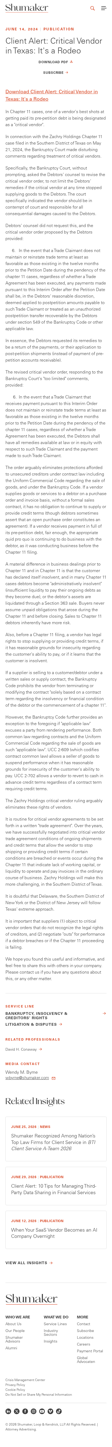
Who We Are (17, 1317)
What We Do (56, 1317)
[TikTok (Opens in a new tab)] (59, 1411)
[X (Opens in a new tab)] (17, 1411)
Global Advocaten (86, 1360)
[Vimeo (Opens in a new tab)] (50, 1411)
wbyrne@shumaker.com (27, 1078)
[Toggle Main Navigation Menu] (104, 8)
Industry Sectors (51, 1333)
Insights (50, 1342)
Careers (83, 1345)
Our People (15, 1331)
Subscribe (85, 1331)
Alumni (11, 1348)
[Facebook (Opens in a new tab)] (25, 1411)
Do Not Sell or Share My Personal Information (38, 1395)
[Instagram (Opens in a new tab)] (33, 1411)
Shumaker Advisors (14, 1340)
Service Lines (55, 1324)
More (82, 1317)
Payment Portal (90, 1351)
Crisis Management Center (25, 1380)
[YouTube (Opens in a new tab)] (42, 1411)
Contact (83, 1324)
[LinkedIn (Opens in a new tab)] (8, 1411)
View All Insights (26, 1263)
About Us (13, 1324)
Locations (85, 1338)
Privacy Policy (15, 1385)
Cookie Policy (15, 1390)
